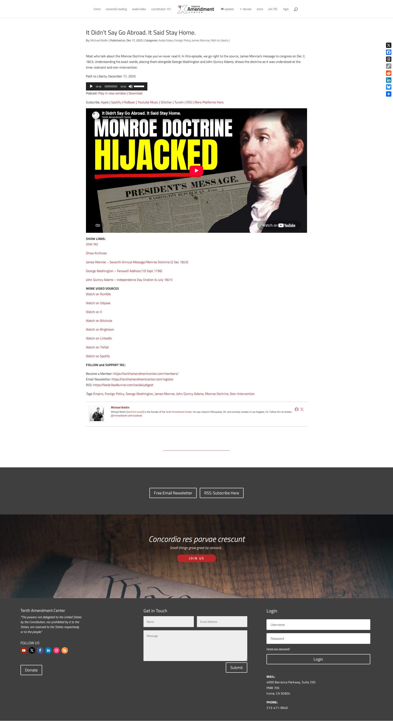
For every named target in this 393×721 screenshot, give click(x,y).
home (97, 9)
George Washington (139, 393)
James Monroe (200, 40)
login (286, 9)
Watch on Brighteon (100, 329)
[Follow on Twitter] (32, 650)
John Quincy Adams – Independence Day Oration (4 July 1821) (129, 279)
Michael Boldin (99, 40)
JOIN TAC (92, 244)
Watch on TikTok (97, 347)
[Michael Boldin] (96, 419)
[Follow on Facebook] (40, 650)
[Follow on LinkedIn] (48, 650)
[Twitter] (301, 409)
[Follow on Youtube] (23, 650)
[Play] (91, 86)
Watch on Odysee (98, 303)
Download (135, 93)
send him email (135, 412)
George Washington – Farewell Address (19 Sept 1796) (124, 270)
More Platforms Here (209, 102)
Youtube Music (148, 102)
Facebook (137, 415)
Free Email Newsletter (173, 493)
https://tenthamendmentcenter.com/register (143, 379)
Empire (98, 393)
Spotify (116, 102)
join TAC (273, 9)
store (260, 9)
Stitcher (166, 102)
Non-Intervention (242, 393)
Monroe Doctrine (216, 393)
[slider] (139, 86)
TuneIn (179, 102)
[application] (116, 86)
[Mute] (131, 86)
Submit (236, 667)
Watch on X (94, 311)
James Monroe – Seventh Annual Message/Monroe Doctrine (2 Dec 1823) (137, 262)
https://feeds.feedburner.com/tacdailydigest (123, 384)
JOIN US (196, 558)
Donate (31, 670)
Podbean (129, 102)
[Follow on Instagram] (56, 650)
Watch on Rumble (98, 294)
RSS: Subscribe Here (221, 493)
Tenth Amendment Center (179, 412)
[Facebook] (296, 409)
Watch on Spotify (98, 356)
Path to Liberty (219, 40)
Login (318, 659)
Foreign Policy (182, 40)
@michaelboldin (119, 415)
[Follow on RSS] (64, 650)
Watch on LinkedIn (99, 338)
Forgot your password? (278, 649)
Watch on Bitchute (99, 320)
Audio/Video (166, 40)
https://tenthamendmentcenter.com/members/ (146, 373)
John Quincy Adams (189, 393)
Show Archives (96, 253)
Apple (105, 102)
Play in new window (112, 93)
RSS (189, 102)
